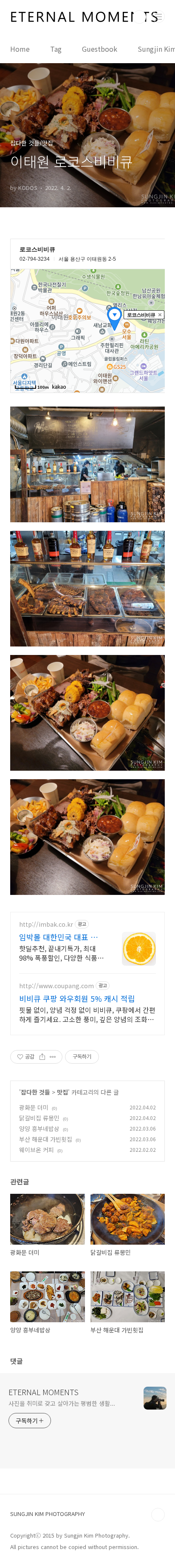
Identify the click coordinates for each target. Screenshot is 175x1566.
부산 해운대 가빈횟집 (45, 1139)
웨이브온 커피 (36, 1149)
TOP (158, 1514)
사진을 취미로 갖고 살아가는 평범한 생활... (61, 1403)
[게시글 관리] (53, 1057)
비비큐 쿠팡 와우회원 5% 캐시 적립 (77, 998)
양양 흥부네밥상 (39, 1128)
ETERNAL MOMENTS (43, 1392)
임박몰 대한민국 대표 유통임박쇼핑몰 (62, 937)
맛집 (62, 1092)
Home (20, 49)
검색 (139, 17)
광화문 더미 (33, 1107)
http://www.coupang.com (56, 985)
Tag (56, 49)
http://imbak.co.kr (46, 924)
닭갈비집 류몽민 (39, 1118)
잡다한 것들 (35, 1092)
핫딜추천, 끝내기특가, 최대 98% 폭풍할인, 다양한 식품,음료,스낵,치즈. (59, 952)
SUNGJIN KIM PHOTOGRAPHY (47, 1514)
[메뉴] (158, 16)
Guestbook (99, 49)
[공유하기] (42, 1057)
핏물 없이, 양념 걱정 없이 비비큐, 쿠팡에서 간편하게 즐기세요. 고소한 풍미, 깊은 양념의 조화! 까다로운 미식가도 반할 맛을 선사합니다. (87, 1014)
